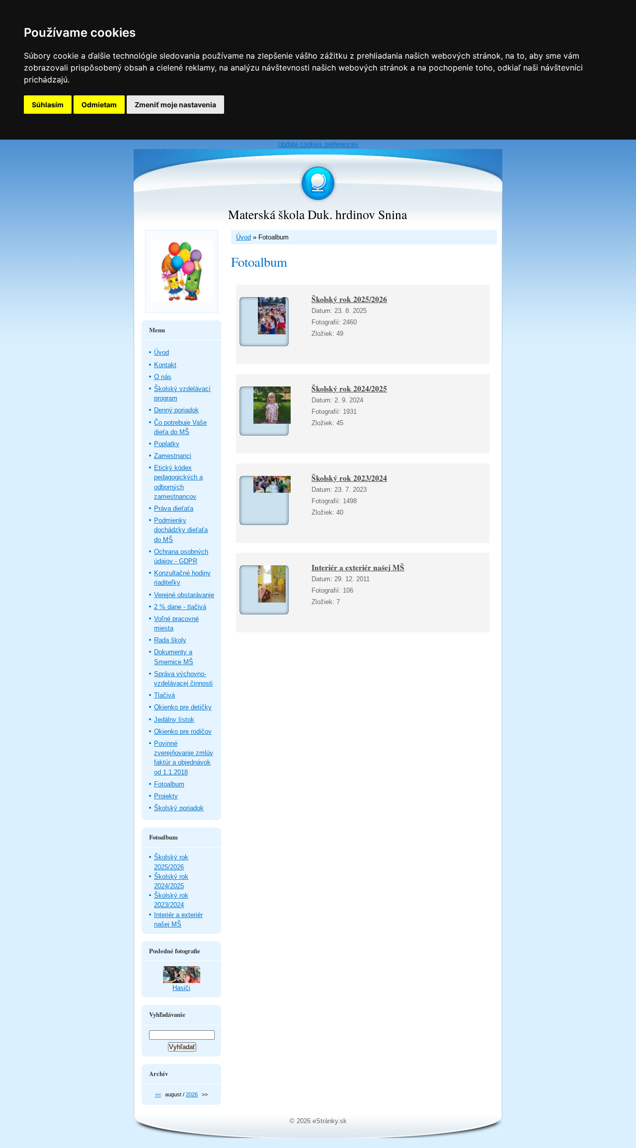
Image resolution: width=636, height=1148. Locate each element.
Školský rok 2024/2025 (349, 388)
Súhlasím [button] (48, 104)
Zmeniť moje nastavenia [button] (175, 104)
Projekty (166, 796)
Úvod (243, 237)
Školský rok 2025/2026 (349, 299)
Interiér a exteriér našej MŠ (358, 567)
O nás (162, 377)
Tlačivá (164, 695)
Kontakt (165, 365)
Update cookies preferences (318, 144)
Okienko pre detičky (183, 707)
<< (158, 1094)
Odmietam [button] (99, 104)
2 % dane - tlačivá (180, 607)
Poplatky (166, 444)
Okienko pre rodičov (183, 731)
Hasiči (181, 988)
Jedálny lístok (174, 719)
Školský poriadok (179, 808)
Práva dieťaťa (173, 508)
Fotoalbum (169, 784)
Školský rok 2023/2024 (349, 477)
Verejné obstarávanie (184, 595)
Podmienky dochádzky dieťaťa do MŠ (181, 530)
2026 (192, 1094)
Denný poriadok (176, 410)
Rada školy (170, 640)
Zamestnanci (172, 455)
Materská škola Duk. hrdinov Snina (317, 214)
